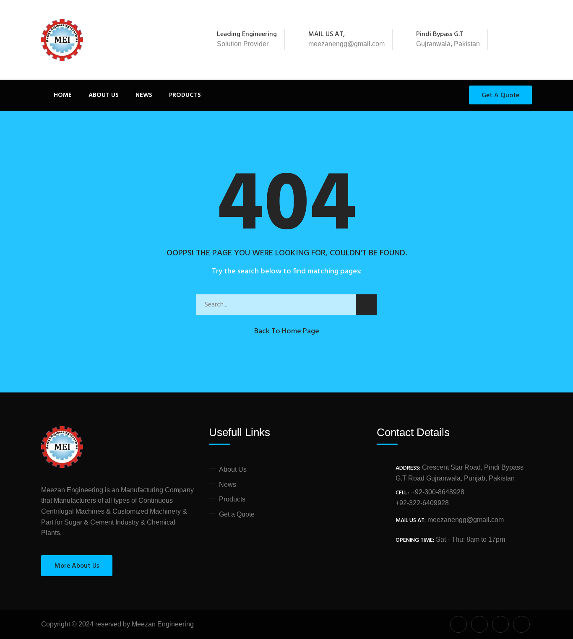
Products (185, 95)
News (143, 95)
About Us (104, 95)
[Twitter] (516, 39)
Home (63, 95)
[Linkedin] (527, 39)
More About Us (77, 566)
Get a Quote (500, 95)
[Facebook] (504, 39)
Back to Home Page (286, 331)
